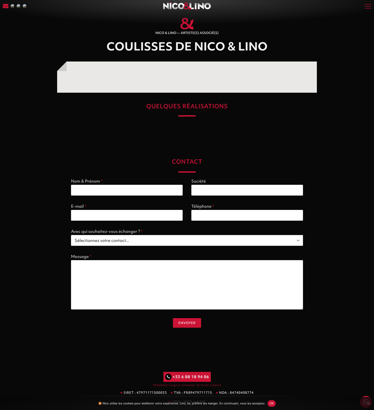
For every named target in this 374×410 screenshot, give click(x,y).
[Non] (368, 403)
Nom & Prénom (87, 181)
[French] (13, 6)
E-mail (78, 206)
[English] (19, 6)
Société (198, 181)
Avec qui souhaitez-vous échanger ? (107, 231)
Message (81, 256)
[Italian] (25, 6)
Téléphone (202, 206)
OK (272, 403)
